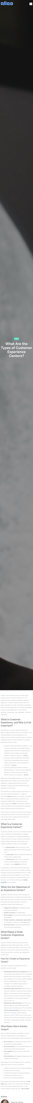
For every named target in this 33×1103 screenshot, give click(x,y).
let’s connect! (25, 1088)
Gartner (9, 796)
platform (17, 864)
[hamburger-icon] (30, 4)
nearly (14, 803)
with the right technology (11, 1010)
